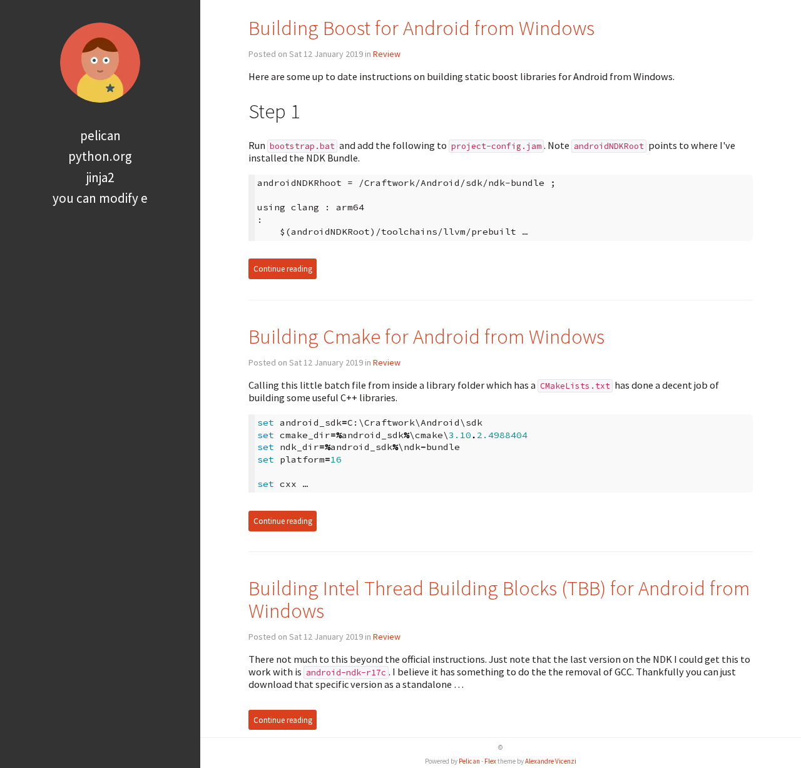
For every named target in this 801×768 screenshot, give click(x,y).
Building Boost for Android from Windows (421, 28)
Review (386, 53)
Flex (490, 761)
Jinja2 (100, 177)
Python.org (100, 156)
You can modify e (100, 198)
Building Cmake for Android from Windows (426, 336)
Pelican (100, 135)
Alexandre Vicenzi (550, 761)
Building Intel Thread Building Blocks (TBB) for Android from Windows (499, 599)
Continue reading (282, 269)
